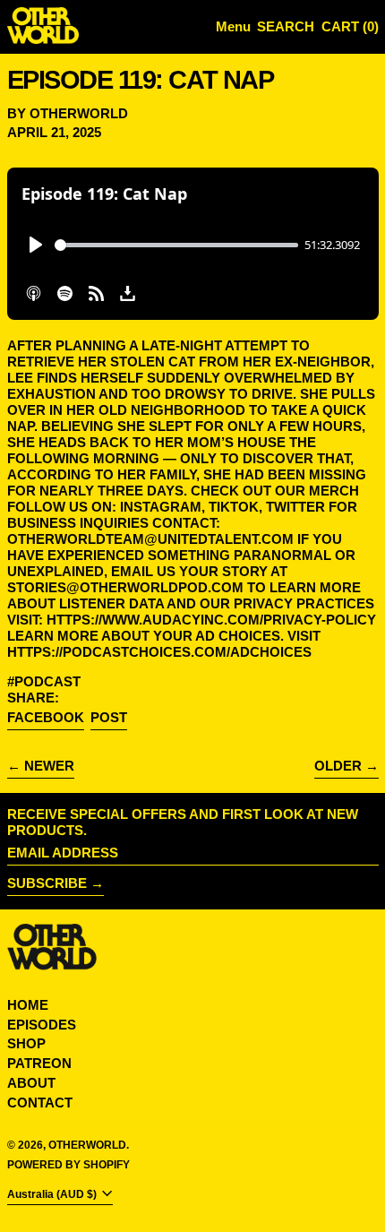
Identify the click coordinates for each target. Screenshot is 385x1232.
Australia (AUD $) (53, 1194)
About (31, 1082)
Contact (40, 1102)
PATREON (39, 1063)
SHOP (26, 1043)
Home (27, 1004)
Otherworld (87, 1145)
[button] (285, 27)
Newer (49, 765)
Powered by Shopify (68, 1165)
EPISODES (41, 1024)
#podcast (44, 681)
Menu (233, 26)
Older (338, 765)
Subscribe (47, 883)
